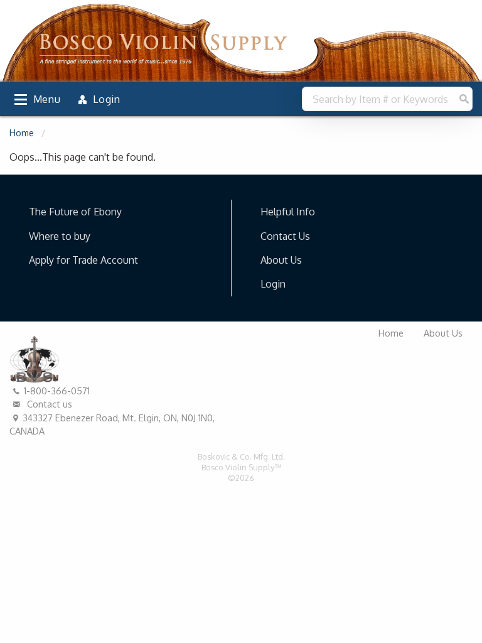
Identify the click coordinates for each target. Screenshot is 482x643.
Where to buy (59, 236)
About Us (281, 260)
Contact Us (285, 236)
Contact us (48, 403)
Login (273, 284)
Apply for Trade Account (83, 260)
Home (21, 132)
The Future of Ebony (75, 211)
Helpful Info (287, 211)
